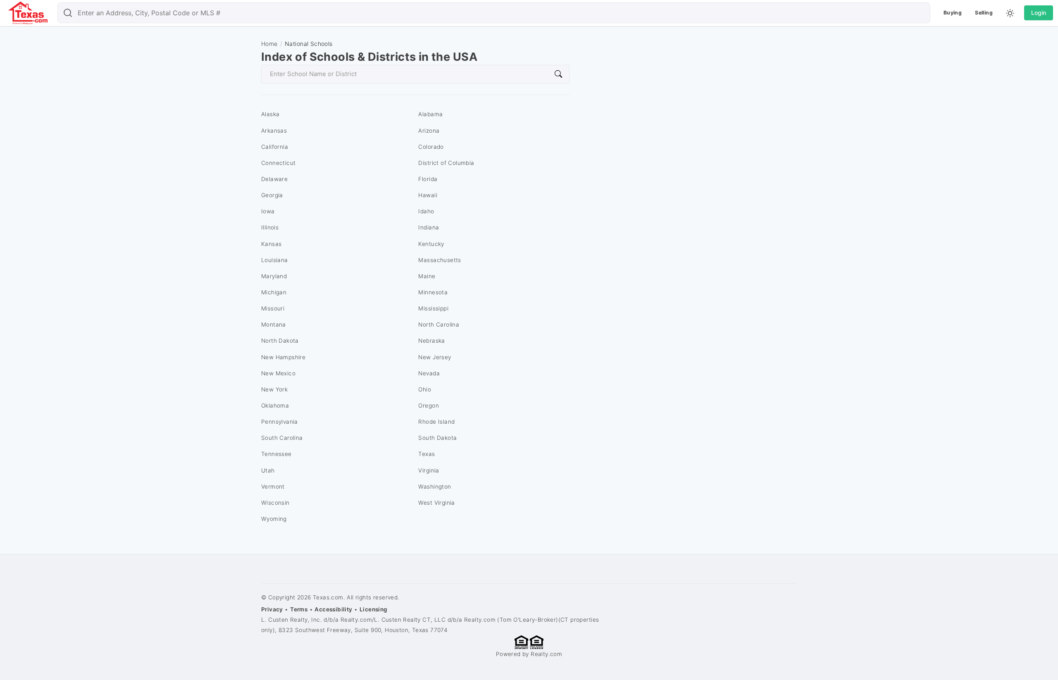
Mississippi (433, 308)
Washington (434, 486)
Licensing (374, 609)
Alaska (270, 114)
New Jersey (434, 357)
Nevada (428, 373)
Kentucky (431, 244)
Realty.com (546, 654)
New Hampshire (283, 357)
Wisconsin (275, 502)
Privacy (272, 609)
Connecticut (278, 163)
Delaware (274, 179)
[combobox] (493, 12)
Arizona (428, 130)
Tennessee (276, 454)
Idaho (426, 211)
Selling (984, 13)
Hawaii (427, 195)
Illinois (270, 227)
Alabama (430, 114)
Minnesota (433, 292)
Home (269, 43)
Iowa (268, 211)
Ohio (424, 389)
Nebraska (431, 340)
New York (274, 389)
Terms (298, 609)
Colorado (430, 146)
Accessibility (333, 609)
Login (1038, 12)
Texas (426, 454)
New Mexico (278, 373)
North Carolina (438, 324)
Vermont (273, 486)
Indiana (428, 227)
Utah (268, 470)
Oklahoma (275, 405)
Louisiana (274, 260)
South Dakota (437, 437)
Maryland (274, 276)
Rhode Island (436, 421)
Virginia (428, 470)
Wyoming (274, 518)
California (274, 146)
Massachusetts (439, 260)
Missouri (272, 308)
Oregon (428, 405)
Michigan (273, 292)
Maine (426, 276)
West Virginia (436, 502)
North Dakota (280, 340)
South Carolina (282, 437)
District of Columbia (446, 163)
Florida (427, 179)
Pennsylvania (279, 421)
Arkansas (274, 130)
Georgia (272, 195)
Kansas (271, 244)
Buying (953, 13)
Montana (273, 324)
